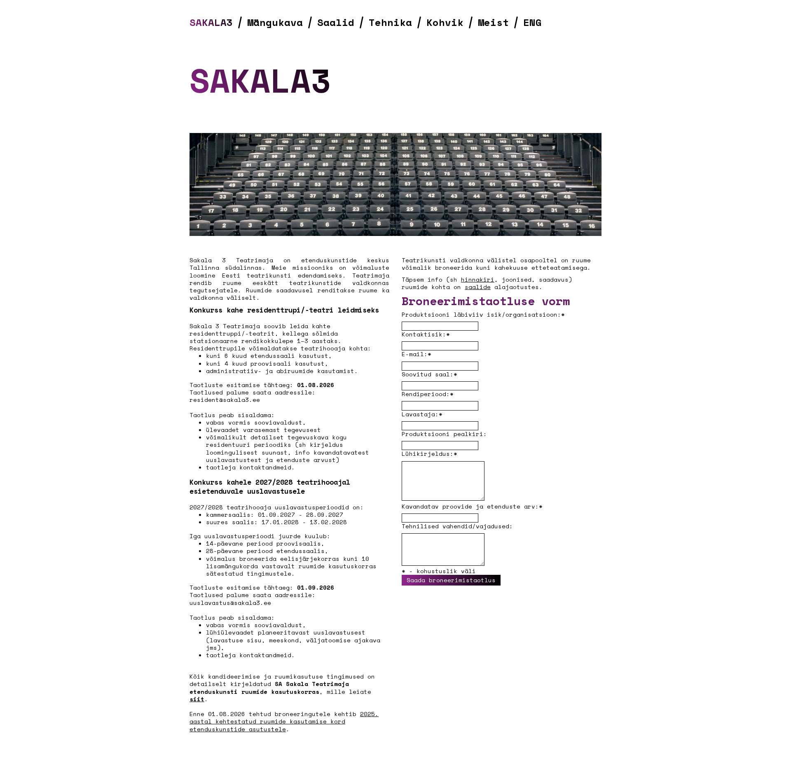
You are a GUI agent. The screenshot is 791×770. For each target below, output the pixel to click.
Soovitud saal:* (429, 374)
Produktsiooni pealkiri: (444, 434)
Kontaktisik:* (426, 334)
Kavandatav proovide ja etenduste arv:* (472, 506)
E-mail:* (416, 354)
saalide (478, 286)
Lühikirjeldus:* (429, 453)
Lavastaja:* (422, 414)
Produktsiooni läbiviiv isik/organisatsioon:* (483, 314)
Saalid (335, 22)
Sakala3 (211, 22)
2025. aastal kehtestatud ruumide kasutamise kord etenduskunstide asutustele (284, 721)
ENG (532, 22)
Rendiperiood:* (428, 394)
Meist (493, 22)
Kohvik (444, 22)
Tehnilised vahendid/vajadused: (457, 526)
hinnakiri (477, 279)
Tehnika (390, 22)
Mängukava (275, 22)
